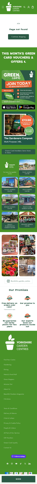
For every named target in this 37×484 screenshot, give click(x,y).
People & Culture (10, 428)
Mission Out (8, 384)
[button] (3, 7)
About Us (7, 389)
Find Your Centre (9, 360)
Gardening (7, 365)
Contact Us (7, 448)
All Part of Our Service (12, 433)
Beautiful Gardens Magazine (14, 394)
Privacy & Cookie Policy (12, 423)
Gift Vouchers (8, 438)
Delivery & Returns (10, 413)
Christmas (7, 399)
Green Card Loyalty (11, 443)
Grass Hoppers (9, 379)
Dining (6, 369)
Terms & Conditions (10, 408)
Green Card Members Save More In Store (18, 152)
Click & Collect (9, 418)
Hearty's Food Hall (10, 374)
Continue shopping (18, 37)
